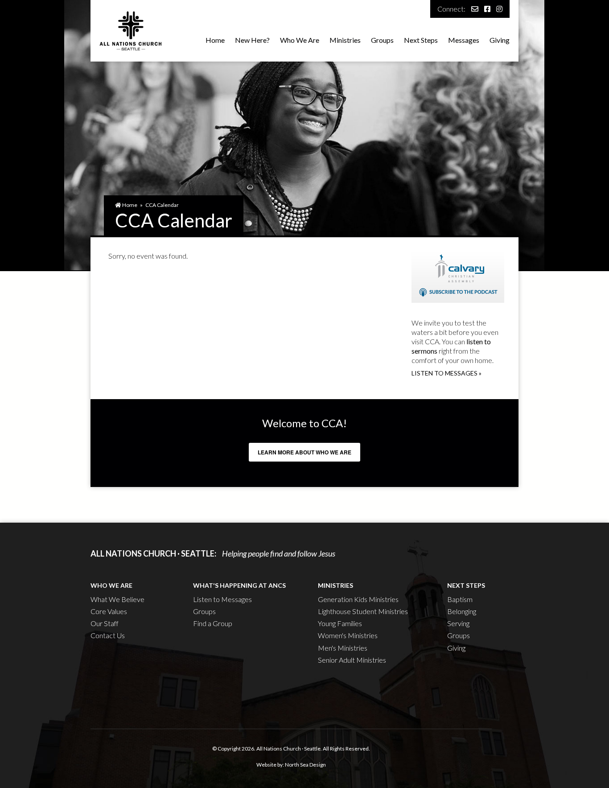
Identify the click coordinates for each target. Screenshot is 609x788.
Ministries (345, 40)
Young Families (340, 623)
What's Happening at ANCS (239, 585)
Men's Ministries (342, 648)
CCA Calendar (162, 205)
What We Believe (117, 599)
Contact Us (108, 635)
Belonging (461, 611)
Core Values (109, 611)
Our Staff (105, 623)
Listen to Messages (222, 599)
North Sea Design (305, 764)
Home (215, 40)
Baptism (460, 599)
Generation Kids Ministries (358, 599)
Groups (382, 40)
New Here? (252, 40)
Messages (463, 40)
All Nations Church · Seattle (288, 748)
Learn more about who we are (304, 452)
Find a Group (212, 623)
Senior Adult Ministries (352, 660)
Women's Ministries (348, 635)
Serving (458, 623)
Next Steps (421, 40)
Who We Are (299, 40)
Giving (500, 40)
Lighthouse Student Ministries (363, 611)
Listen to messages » (446, 373)
